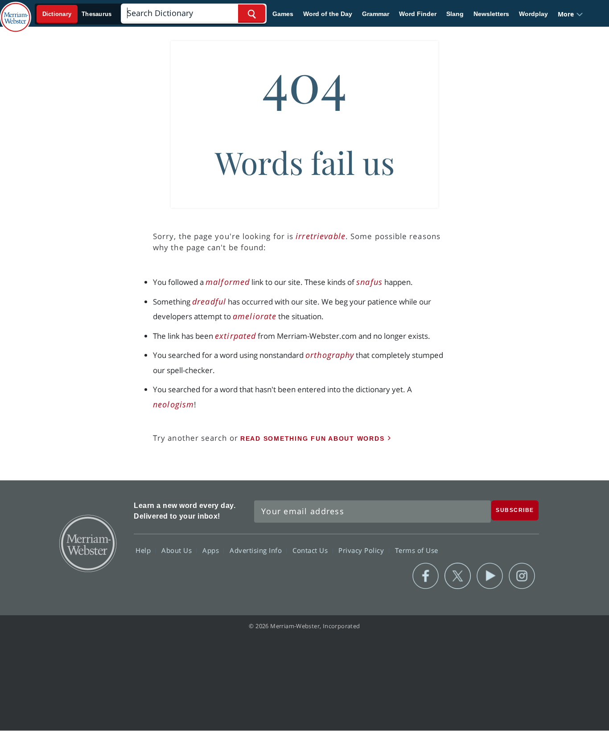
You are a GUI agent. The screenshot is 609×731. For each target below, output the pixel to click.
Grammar (375, 13)
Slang (455, 13)
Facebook (425, 576)
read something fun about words (312, 438)
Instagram (522, 576)
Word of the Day (327, 13)
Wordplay (533, 13)
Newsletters (491, 13)
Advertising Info (257, 550)
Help (144, 550)
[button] (570, 14)
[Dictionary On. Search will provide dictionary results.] (77, 14)
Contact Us (311, 550)
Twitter (457, 576)
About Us (177, 550)
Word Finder (417, 13)
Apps (211, 550)
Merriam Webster (87, 542)
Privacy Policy (362, 550)
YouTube (490, 576)
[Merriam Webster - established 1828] (15, 11)
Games (282, 13)
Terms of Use (416, 550)
